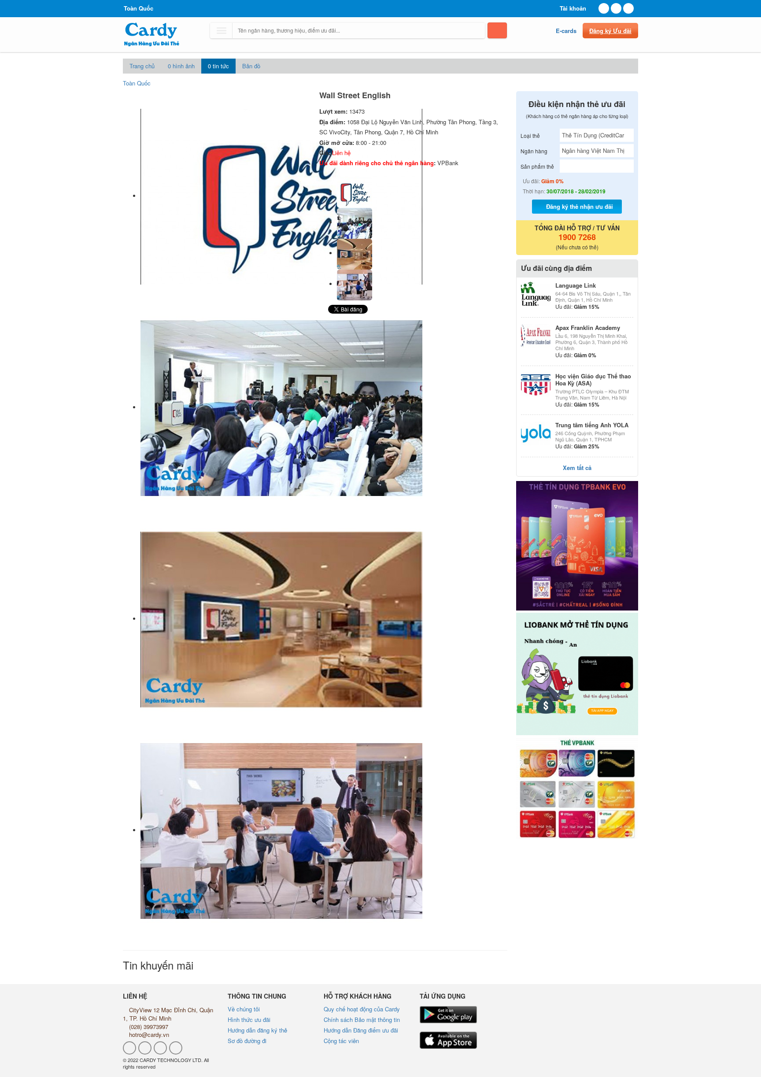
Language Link (575, 285)
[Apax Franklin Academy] (536, 336)
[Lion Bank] (577, 674)
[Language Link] (536, 294)
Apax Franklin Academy (587, 327)
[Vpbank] (577, 788)
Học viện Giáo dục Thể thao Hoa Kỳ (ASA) (593, 379)
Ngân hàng (534, 151)
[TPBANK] (577, 546)
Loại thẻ (530, 135)
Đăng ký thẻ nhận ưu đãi (579, 206)
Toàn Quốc (137, 83)
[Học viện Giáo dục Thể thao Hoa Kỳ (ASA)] (536, 384)
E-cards (566, 30)
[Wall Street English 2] (354, 253)
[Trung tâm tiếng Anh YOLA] (536, 433)
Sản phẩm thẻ (537, 166)
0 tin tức (218, 66)
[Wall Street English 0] (354, 191)
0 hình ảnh (181, 66)
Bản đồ (251, 66)
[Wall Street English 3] (354, 284)
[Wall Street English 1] (354, 222)
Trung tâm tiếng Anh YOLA (591, 425)
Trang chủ (142, 66)
